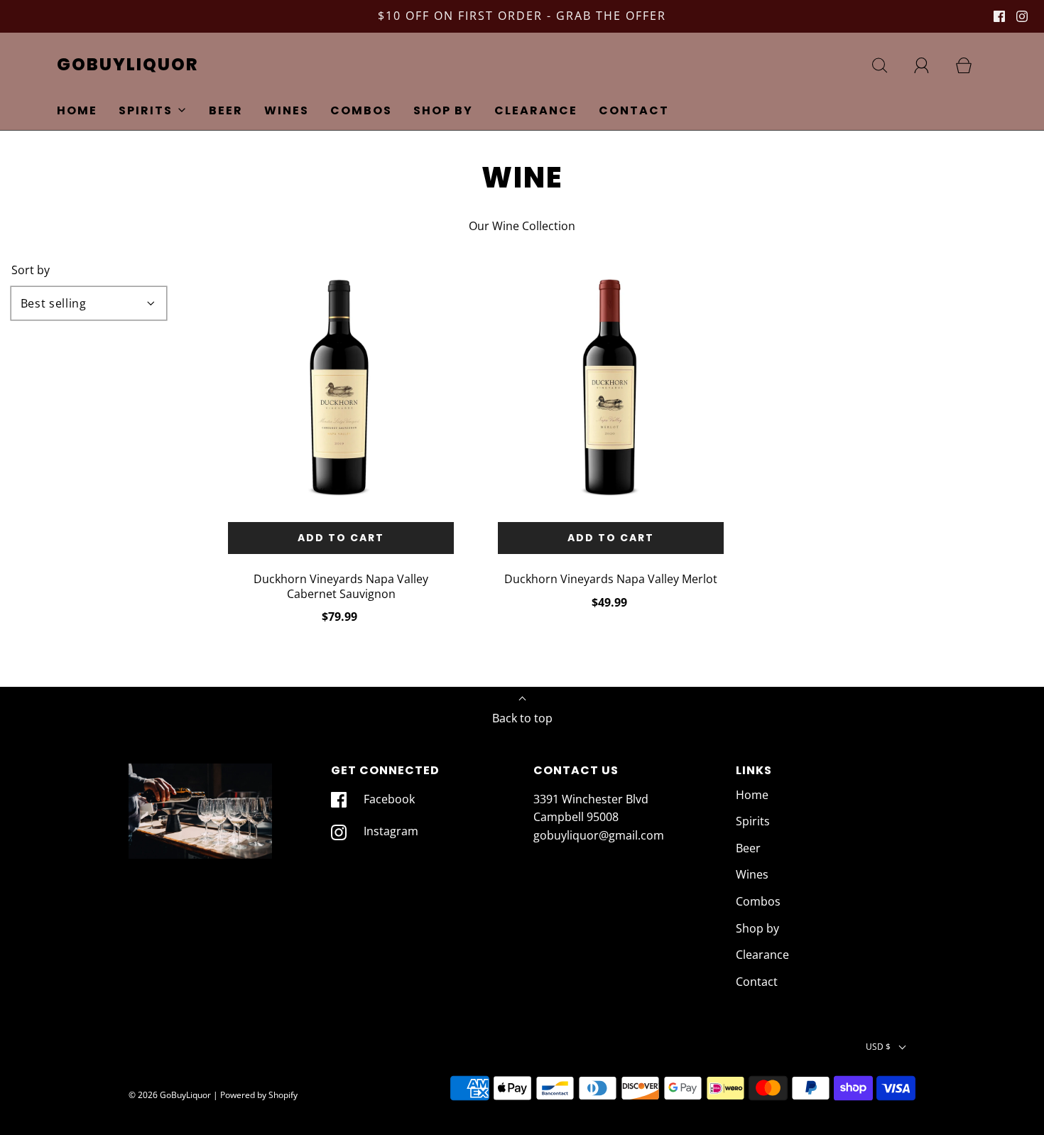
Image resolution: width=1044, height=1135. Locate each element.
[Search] (887, 65)
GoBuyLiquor (128, 65)
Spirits (753, 821)
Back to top (522, 718)
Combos (361, 110)
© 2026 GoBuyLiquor (170, 1095)
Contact (634, 110)
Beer (226, 110)
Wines (286, 110)
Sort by (30, 270)
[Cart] (971, 65)
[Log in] (929, 65)
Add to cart (341, 538)
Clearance (535, 110)
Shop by (443, 110)
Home (77, 110)
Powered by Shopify (259, 1095)
